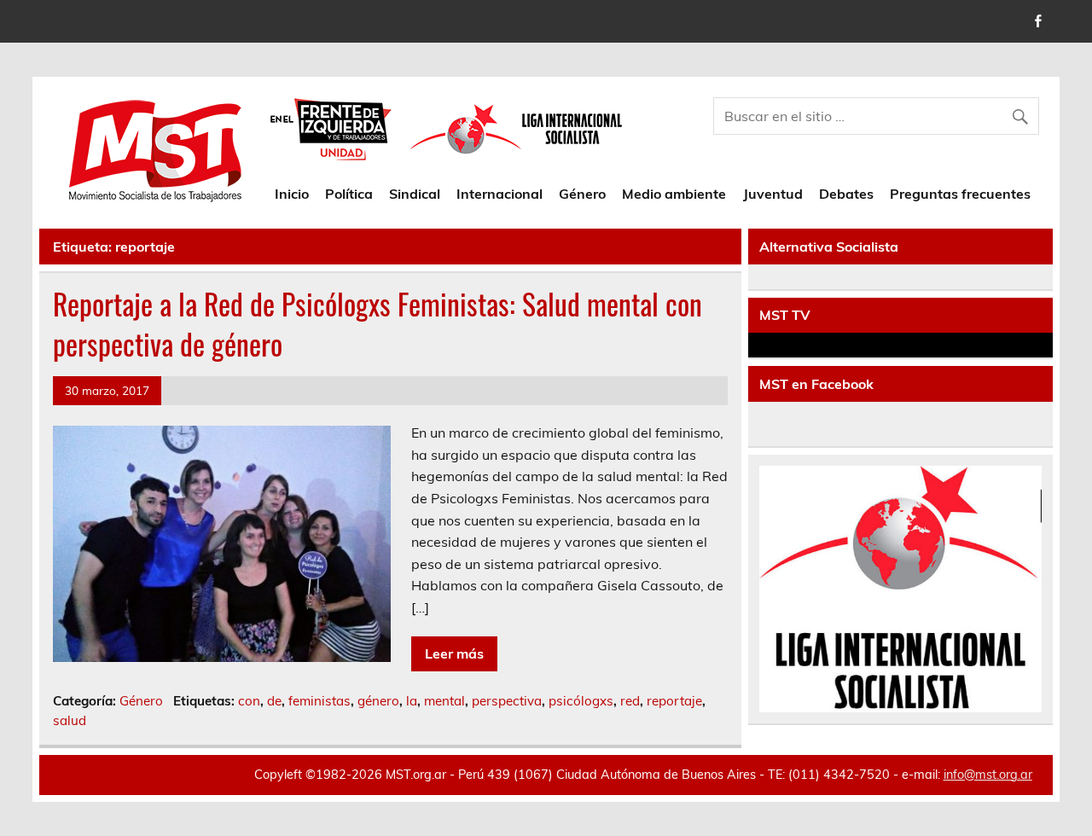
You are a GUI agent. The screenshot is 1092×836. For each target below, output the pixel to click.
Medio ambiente (674, 193)
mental (444, 701)
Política (349, 193)
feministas (319, 701)
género (378, 701)
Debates (846, 193)
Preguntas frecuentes (960, 193)
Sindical (414, 193)
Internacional (499, 193)
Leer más (454, 653)
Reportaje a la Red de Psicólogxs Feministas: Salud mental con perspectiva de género (377, 323)
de (274, 701)
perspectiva (507, 701)
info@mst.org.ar (988, 774)
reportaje (674, 701)
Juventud (773, 193)
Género (582, 193)
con (249, 701)
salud (69, 720)
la (411, 701)
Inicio (292, 193)
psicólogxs (581, 701)
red (630, 701)
